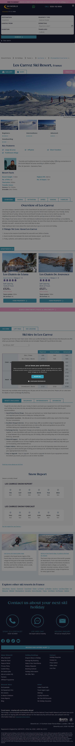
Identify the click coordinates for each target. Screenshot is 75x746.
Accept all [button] (37, 376)
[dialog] (37, 373)
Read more (44, 372)
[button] (37, 381)
